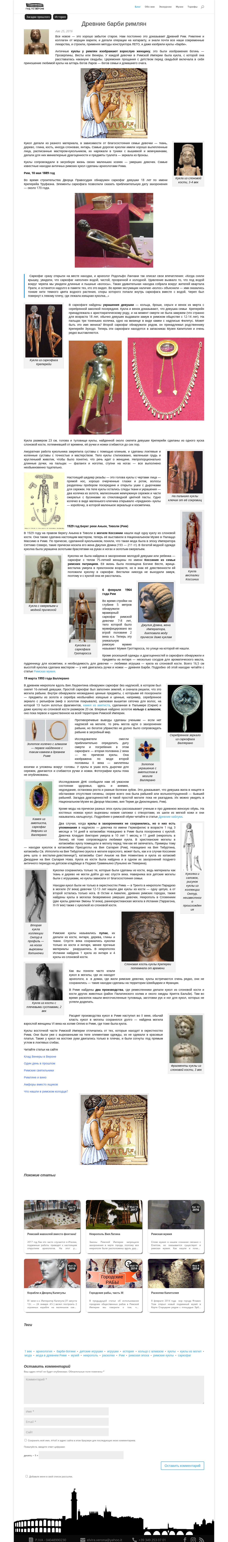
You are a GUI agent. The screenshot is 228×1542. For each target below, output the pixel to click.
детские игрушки (91, 1351)
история (128, 1351)
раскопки (108, 1355)
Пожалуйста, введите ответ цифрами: (44, 1446)
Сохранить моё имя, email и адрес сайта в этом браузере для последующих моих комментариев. (82, 1440)
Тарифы (192, 7)
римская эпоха (139, 1355)
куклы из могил (190, 1351)
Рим (122, 1355)
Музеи (179, 7)
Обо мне (150, 7)
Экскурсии (165, 7)
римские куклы (163, 1355)
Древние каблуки (170, 817)
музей (75, 1355)
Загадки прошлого (38, 17)
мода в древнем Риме (51, 1355)
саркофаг (184, 1355)
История (60, 17)
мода (28, 1355)
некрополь (90, 1355)
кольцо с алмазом (150, 1351)
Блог (138, 7)
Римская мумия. (45, 671)
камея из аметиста (96, 705)
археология (44, 1351)
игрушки (113, 1351)
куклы (172, 1351)
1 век (28, 1351)
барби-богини (66, 1351)
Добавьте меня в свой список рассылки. (51, 1476)
